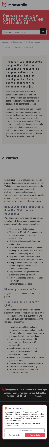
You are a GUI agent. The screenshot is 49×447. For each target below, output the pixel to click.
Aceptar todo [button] (35, 435)
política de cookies (12, 425)
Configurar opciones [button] (24, 430)
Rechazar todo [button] (14, 435)
